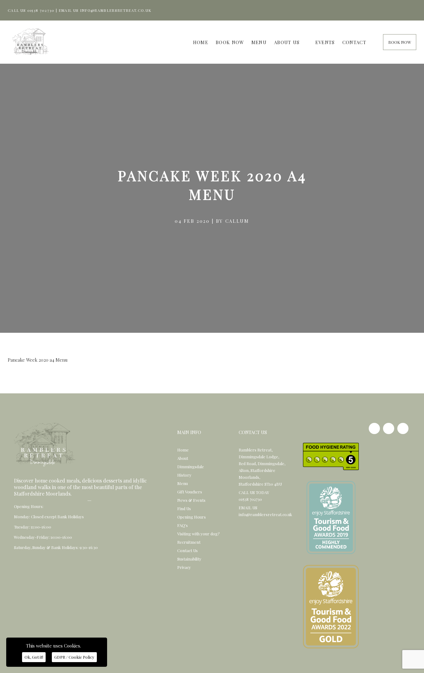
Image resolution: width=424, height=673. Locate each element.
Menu (259, 42)
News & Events (191, 500)
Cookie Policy (74, 657)
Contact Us (187, 550)
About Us (287, 42)
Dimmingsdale (190, 466)
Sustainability (189, 558)
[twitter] (402, 428)
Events (325, 42)
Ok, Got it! (34, 657)
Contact (354, 42)
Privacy (184, 567)
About (182, 458)
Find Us (184, 508)
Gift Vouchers (189, 491)
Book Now (230, 42)
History (184, 475)
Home (200, 42)
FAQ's (182, 525)
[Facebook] (374, 428)
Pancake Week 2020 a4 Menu (38, 360)
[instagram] (388, 428)
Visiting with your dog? (198, 533)
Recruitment (189, 542)
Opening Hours (191, 517)
